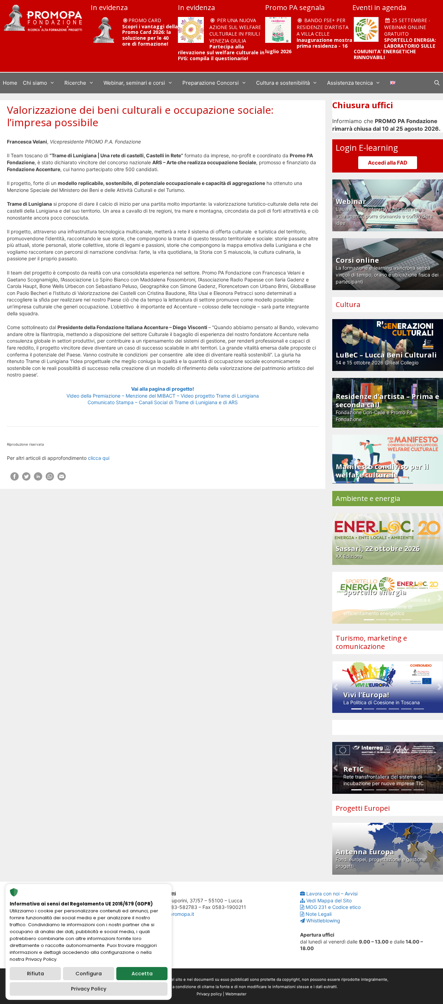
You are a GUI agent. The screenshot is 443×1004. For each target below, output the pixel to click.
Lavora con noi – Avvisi (332, 893)
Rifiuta (35, 973)
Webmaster (235, 994)
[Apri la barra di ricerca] (437, 83)
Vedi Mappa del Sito (329, 900)
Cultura (348, 304)
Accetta (142, 973)
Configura (88, 973)
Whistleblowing (323, 920)
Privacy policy (209, 994)
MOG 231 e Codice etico (333, 907)
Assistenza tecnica (350, 83)
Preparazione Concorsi (210, 83)
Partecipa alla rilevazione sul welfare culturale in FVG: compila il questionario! (221, 52)
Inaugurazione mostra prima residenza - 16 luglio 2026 (308, 46)
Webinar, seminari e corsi (134, 83)
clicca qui (98, 458)
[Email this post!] (61, 479)
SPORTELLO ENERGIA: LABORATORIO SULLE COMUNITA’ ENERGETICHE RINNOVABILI (395, 49)
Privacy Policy (88, 988)
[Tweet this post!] (26, 479)
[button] (335, 598)
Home (10, 83)
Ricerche (75, 83)
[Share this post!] (14, 479)
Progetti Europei (363, 808)
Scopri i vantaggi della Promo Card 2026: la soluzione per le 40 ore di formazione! (150, 35)
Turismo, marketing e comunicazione (371, 642)
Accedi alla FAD (387, 162)
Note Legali (319, 914)
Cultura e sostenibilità (283, 83)
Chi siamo (35, 83)
